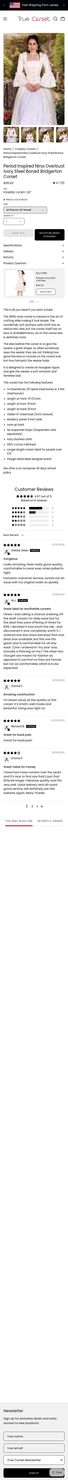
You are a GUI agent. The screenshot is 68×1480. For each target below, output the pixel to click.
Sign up (34, 1473)
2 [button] (32, 806)
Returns (8, 257)
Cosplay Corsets (25, 149)
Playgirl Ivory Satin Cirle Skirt (45, 279)
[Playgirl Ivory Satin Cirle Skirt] (20, 283)
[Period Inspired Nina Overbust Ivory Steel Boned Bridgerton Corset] (11, 135)
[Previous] (4, 5)
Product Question (14, 263)
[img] (59, 183)
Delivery (8, 251)
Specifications (12, 245)
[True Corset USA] (34, 18)
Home (7, 149)
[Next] (63, 5)
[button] (55, 18)
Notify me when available (50, 235)
